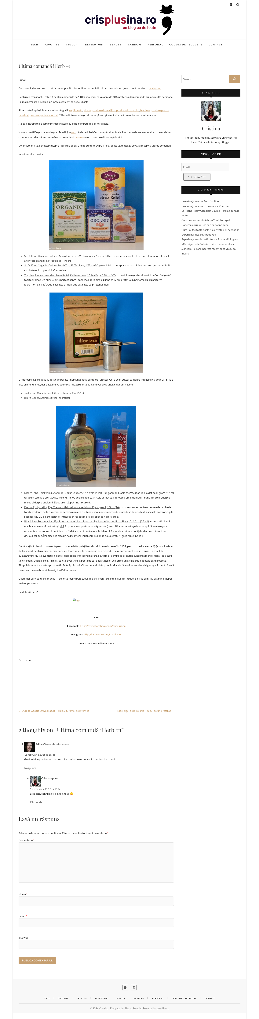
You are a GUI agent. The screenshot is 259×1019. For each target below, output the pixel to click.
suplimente (75, 110)
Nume (23, 894)
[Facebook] (96, 665)
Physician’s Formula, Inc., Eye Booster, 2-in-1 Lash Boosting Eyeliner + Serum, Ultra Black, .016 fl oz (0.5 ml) (86, 521)
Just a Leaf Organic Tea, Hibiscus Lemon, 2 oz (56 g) (54, 393)
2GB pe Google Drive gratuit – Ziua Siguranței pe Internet (54, 710)
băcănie (145, 110)
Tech (34, 44)
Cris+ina (27, 43)
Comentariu (27, 840)
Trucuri (72, 44)
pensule (79, 137)
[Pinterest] (96, 684)
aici (73, 132)
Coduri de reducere (185, 44)
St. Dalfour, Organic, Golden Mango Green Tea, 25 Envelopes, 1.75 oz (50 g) (67, 255)
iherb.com (155, 88)
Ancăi (114, 531)
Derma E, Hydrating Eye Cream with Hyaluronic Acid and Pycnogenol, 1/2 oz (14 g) (72, 507)
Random (134, 44)
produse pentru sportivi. (44, 115)
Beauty (116, 44)
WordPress (163, 1008)
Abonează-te (197, 177)
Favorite (52, 44)
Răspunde (30, 768)
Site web (23, 937)
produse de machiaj (127, 110)
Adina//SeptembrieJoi (48, 744)
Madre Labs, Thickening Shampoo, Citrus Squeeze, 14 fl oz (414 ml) (63, 492)
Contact (216, 44)
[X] (96, 678)
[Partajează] (96, 696)
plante (87, 110)
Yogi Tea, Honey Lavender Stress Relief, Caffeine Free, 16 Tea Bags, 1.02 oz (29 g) (70, 275)
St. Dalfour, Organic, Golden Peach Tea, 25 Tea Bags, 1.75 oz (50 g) (62, 265)
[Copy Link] (96, 690)
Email (23, 916)
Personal (155, 44)
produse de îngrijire (103, 110)
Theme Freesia (133, 1008)
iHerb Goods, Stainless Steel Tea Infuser (47, 397)
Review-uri (94, 44)
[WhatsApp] (96, 672)
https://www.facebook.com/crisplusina (103, 625)
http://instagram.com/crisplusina (103, 634)
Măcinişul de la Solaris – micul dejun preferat (145, 710)
